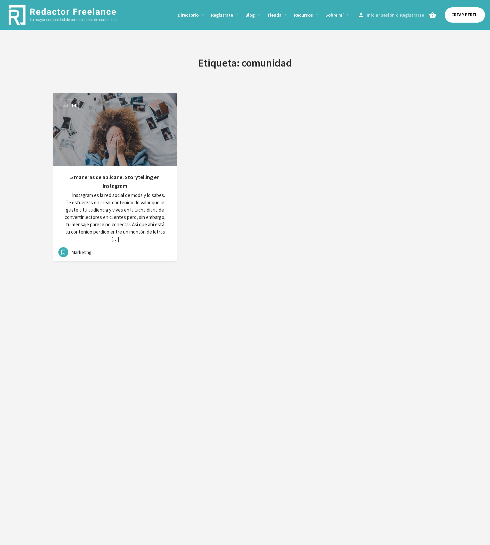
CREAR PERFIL (464, 15)
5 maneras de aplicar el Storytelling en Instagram (115, 181)
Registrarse (412, 15)
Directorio (188, 15)
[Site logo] (64, 14)
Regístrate (222, 15)
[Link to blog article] (115, 129)
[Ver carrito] (432, 15)
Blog (250, 15)
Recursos (303, 15)
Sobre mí (334, 15)
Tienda (274, 15)
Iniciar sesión (381, 15)
